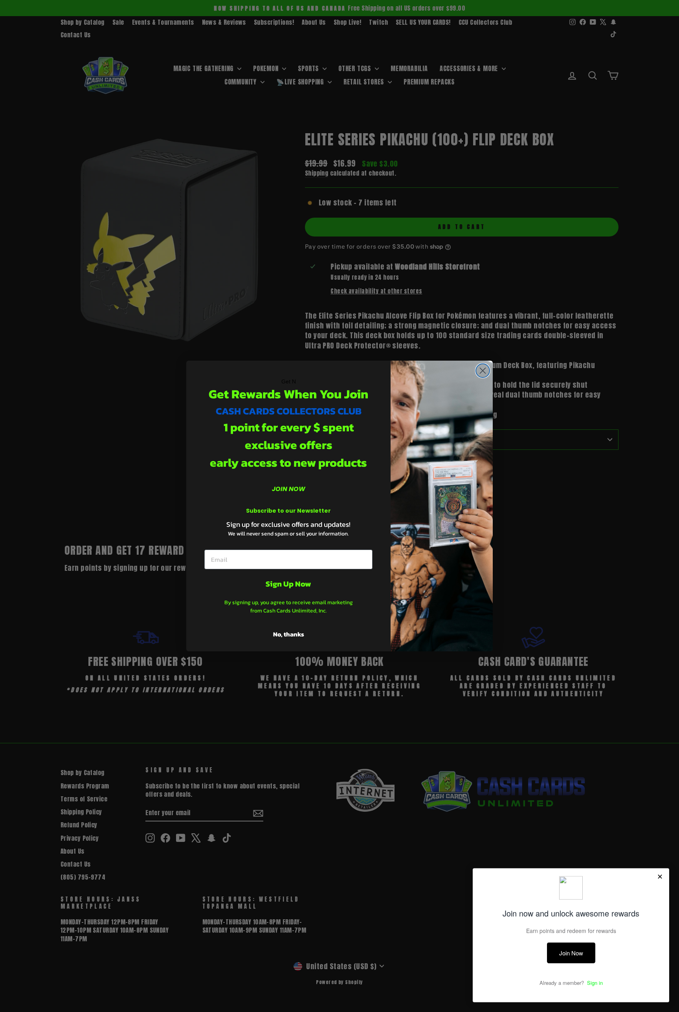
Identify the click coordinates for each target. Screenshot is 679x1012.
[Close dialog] (483, 371)
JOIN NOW (288, 488)
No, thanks (288, 634)
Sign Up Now (288, 584)
